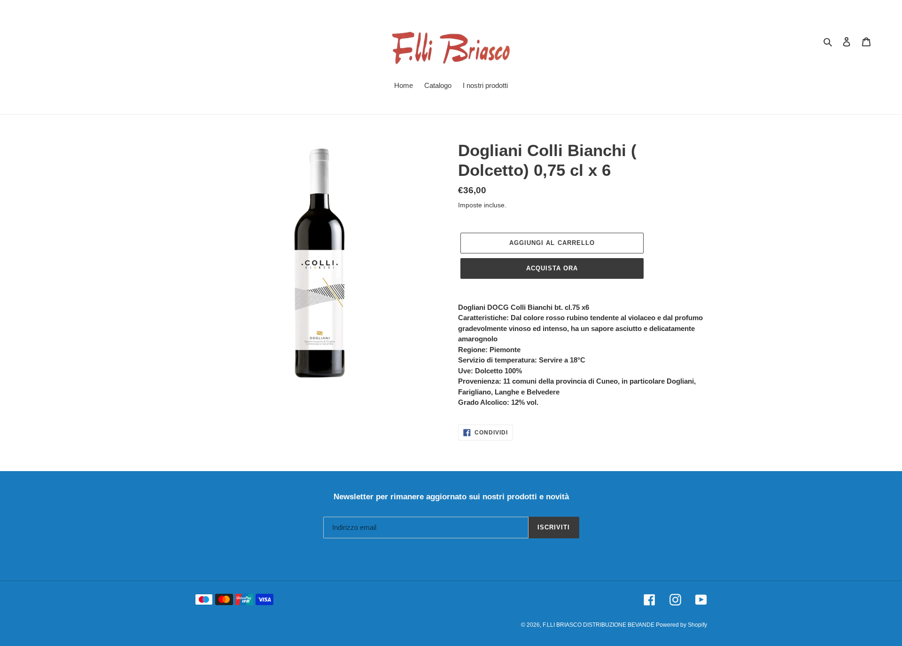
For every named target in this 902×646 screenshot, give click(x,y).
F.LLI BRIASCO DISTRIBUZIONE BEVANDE (599, 625)
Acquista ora (552, 268)
